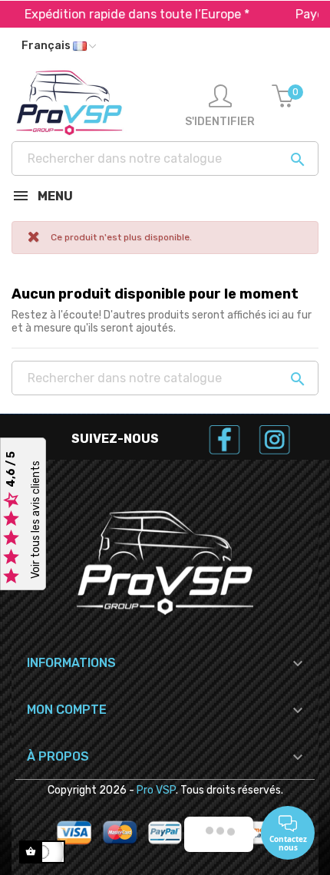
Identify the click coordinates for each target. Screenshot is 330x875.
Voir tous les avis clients (35, 520)
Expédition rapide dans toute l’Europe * (130, 14)
